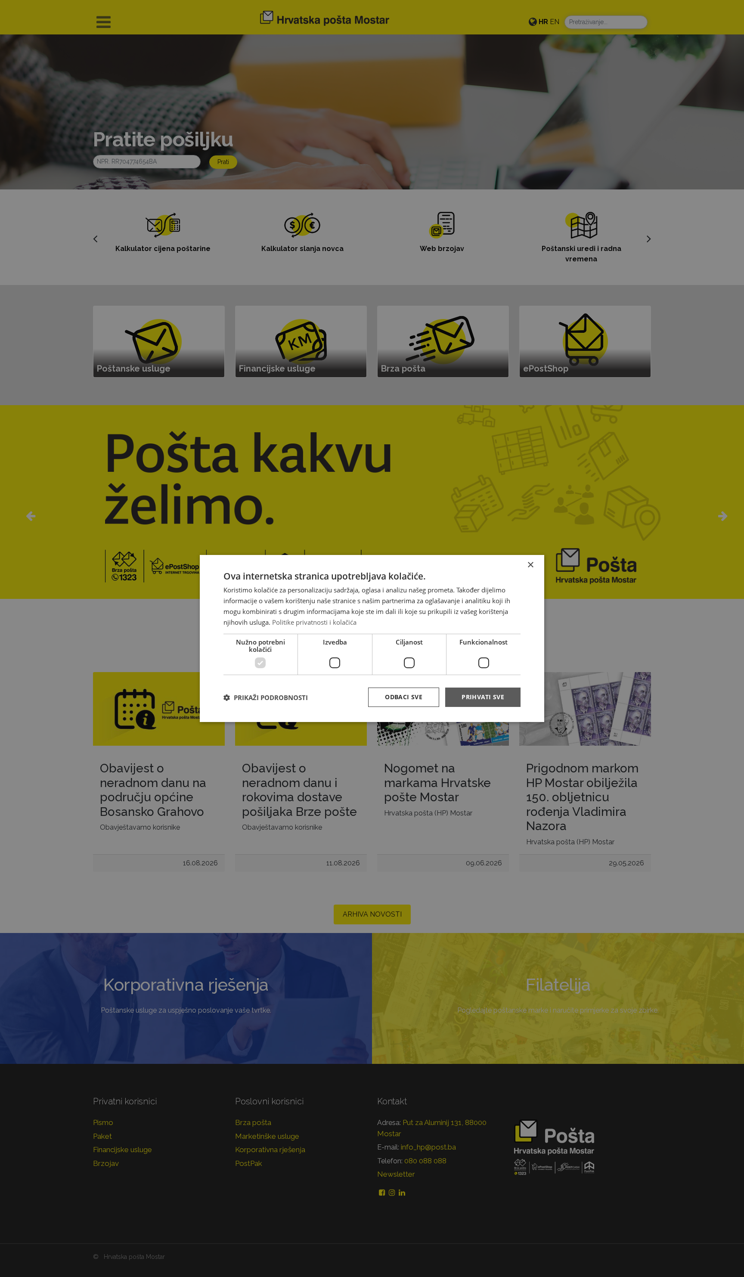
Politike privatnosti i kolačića (314, 622)
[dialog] (372, 638)
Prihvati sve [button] (483, 697)
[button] (265, 697)
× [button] (530, 565)
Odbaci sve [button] (403, 697)
